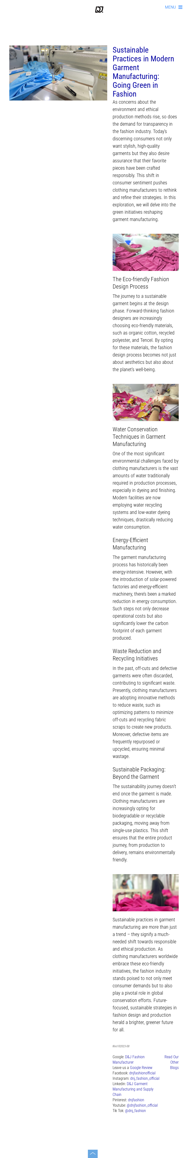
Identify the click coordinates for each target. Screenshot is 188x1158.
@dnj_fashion (135, 1110)
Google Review (141, 1067)
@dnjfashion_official (142, 1105)
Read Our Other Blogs (171, 1062)
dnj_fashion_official (144, 1078)
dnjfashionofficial (142, 1073)
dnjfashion (136, 1100)
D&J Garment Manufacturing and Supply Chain (133, 1089)
